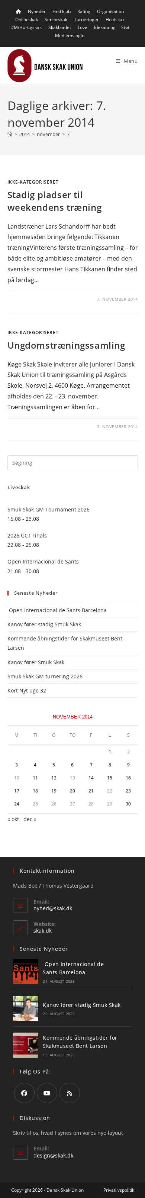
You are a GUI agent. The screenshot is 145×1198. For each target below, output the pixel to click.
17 (16, 791)
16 (128, 778)
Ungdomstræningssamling (66, 345)
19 (54, 791)
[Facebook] (24, 1093)
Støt (125, 27)
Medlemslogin (69, 35)
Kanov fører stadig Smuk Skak (44, 624)
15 (109, 778)
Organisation (110, 11)
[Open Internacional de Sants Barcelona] (25, 971)
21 (91, 791)
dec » (29, 819)
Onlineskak (26, 19)
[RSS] (69, 1093)
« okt (13, 819)
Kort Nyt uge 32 (26, 690)
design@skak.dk (53, 1155)
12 (54, 778)
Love (82, 27)
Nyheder (37, 11)
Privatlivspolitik (118, 1190)
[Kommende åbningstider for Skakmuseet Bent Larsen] (25, 1045)
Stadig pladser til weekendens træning (54, 200)
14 (91, 778)
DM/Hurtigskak (26, 27)
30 (128, 804)
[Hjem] (9, 134)
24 (16, 804)
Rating (83, 11)
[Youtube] (47, 1093)
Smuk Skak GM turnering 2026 (45, 676)
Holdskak (115, 19)
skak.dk (42, 930)
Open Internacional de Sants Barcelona (57, 610)
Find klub (61, 11)
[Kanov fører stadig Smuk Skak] (25, 1008)
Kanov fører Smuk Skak (35, 662)
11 (35, 778)
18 (35, 791)
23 (128, 791)
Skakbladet (59, 27)
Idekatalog (105, 27)
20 (72, 791)
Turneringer (86, 19)
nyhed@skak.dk (52, 908)
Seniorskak (56, 19)
